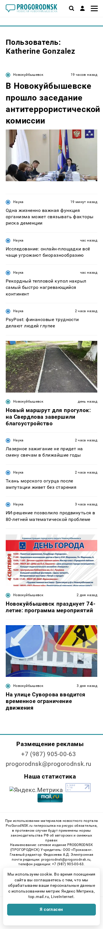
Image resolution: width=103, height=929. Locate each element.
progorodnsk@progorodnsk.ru (49, 763)
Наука (18, 202)
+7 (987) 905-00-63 (48, 754)
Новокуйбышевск (28, 75)
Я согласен (51, 909)
